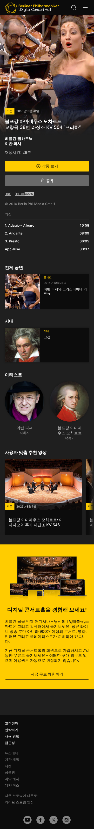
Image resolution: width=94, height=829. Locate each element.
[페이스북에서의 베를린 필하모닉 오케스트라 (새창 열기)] (40, 820)
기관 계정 (12, 759)
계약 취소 (12, 785)
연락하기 (11, 730)
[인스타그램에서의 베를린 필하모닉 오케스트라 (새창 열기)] (66, 820)
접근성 (10, 743)
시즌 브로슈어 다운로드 (22, 796)
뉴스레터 (11, 753)
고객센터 (11, 723)
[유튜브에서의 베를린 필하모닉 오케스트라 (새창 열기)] (27, 820)
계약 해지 (12, 779)
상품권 (10, 772)
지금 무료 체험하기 (47, 674)
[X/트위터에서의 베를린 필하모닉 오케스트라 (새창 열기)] (53, 820)
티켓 (8, 766)
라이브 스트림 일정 (19, 802)
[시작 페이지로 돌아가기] (32, 7)
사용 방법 (12, 736)
